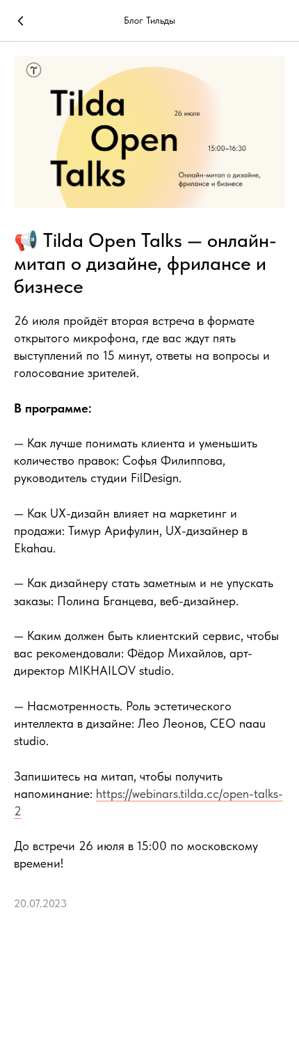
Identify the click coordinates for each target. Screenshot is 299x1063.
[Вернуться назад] (21, 21)
